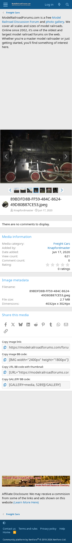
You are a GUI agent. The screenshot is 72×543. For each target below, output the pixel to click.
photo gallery (55, 22)
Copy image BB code (14, 354)
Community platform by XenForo (34, 539)
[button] (10, 190)
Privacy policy (48, 528)
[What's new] (59, 4)
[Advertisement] (36, 89)
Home (6, 532)
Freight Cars (61, 243)
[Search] (67, 4)
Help (62, 528)
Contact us (9, 528)
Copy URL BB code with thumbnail (22, 367)
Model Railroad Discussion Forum (31, 19)
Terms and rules (28, 528)
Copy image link (11, 342)
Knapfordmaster (23, 210)
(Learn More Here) (26, 502)
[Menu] (5, 5)
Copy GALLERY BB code (16, 379)
